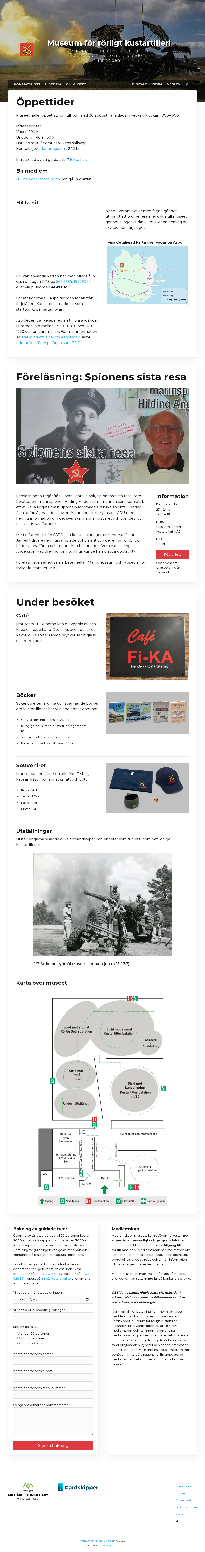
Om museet (76, 84)
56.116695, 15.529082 (73, 281)
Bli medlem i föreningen (38, 179)
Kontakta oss (27, 84)
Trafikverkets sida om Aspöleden (51, 337)
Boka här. (78, 159)
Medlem (174, 84)
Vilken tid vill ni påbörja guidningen (39, 1310)
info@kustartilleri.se (56, 1278)
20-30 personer (32, 1338)
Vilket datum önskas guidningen (37, 1292)
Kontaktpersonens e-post (32, 1371)
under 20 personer (35, 1333)
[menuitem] (27, 84)
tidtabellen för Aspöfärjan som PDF (48, 343)
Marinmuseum (53, 148)
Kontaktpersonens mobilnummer (39, 1388)
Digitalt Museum (147, 84)
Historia (53, 84)
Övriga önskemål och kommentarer (40, 1405)
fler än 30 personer (35, 1343)
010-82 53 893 (46, 1274)
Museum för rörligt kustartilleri (98, 1540)
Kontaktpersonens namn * (33, 1354)
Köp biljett (172, 554)
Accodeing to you (109, 1545)
